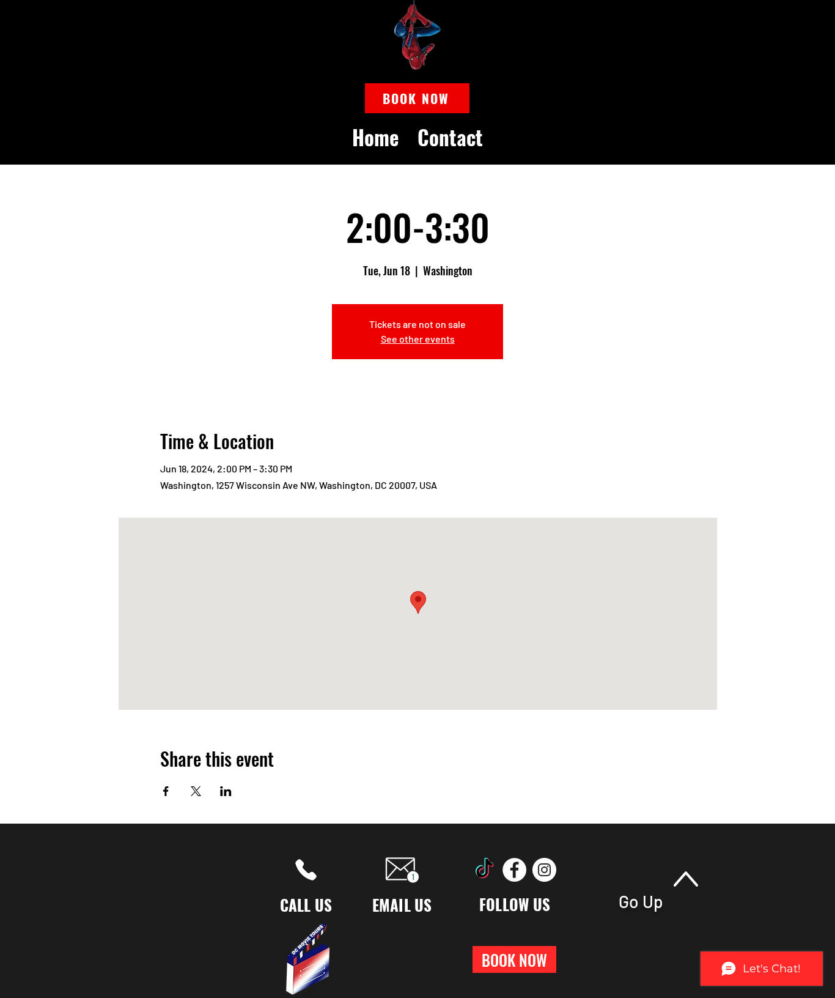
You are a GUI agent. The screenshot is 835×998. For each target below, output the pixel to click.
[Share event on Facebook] (166, 791)
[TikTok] (484, 870)
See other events (418, 338)
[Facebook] (514, 870)
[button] (417, 98)
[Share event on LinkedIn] (226, 791)
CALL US (306, 904)
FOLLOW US (514, 904)
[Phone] (306, 869)
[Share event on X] (196, 791)
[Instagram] (544, 870)
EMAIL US (402, 904)
